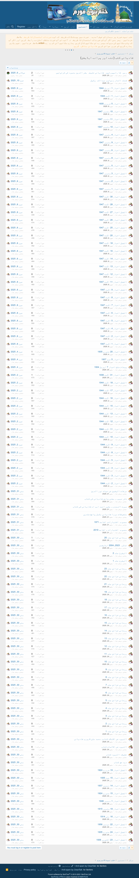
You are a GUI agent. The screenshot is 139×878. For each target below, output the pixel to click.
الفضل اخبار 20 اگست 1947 (113, 235)
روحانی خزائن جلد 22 (115, 576)
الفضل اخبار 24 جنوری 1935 (112, 831)
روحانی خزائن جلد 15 (115, 622)
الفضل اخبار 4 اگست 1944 (113, 467)
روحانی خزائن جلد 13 (115, 638)
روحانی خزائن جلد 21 (115, 583)
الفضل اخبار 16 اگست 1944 (113, 398)
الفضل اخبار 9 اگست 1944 (113, 444)
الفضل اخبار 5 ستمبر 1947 (113, 165)
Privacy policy (30, 869)
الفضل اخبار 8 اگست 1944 (113, 452)
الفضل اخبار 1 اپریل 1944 (113, 88)
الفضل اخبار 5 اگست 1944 (113, 460)
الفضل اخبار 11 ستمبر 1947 (112, 119)
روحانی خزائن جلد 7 (116, 684)
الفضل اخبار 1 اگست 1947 (113, 343)
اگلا (124, 62)
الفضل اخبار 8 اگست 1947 (113, 297)
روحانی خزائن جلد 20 (115, 537)
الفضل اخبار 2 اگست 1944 (113, 483)
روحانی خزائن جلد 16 (115, 615)
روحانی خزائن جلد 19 (115, 591)
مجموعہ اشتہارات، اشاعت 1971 (110, 522)
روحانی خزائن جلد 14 (115, 630)
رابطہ (57, 869)
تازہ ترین (69, 26)
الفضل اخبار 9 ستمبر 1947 (113, 142)
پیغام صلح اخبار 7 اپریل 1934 (110, 367)
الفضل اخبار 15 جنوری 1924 (112, 793)
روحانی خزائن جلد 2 (116, 723)
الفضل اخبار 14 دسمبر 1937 (112, 785)
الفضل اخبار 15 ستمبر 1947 (112, 111)
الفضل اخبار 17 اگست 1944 (113, 390)
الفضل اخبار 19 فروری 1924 (112, 770)
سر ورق (13, 869)
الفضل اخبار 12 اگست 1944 (113, 421)
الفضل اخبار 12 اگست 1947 (113, 274)
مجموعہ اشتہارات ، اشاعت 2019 (110, 529)
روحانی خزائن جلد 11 (115, 653)
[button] (122, 26)
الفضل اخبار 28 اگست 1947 (113, 204)
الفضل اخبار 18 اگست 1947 (113, 243)
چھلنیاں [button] (13, 67)
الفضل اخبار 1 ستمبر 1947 (113, 188)
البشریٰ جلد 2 (120, 553)
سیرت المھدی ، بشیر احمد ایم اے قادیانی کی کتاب (100, 506)
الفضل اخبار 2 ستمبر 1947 (113, 181)
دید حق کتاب (120, 762)
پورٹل (96, 26)
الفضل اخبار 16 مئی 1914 (113, 816)
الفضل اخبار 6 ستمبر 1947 (113, 150)
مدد (20, 869)
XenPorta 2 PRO (57, 877)
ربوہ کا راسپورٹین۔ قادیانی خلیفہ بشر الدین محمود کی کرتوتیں (91, 72)
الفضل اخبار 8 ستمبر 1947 (113, 157)
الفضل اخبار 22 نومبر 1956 (112, 824)
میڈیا (55, 26)
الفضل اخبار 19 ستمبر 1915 (112, 808)
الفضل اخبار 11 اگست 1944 (113, 429)
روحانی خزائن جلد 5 (116, 700)
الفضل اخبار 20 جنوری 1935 (112, 351)
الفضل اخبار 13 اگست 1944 (113, 413)
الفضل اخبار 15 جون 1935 (113, 777)
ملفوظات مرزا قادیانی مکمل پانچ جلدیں (105, 514)
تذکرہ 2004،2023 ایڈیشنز (113, 545)
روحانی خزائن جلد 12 (115, 646)
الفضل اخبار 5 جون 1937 (114, 359)
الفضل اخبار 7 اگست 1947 (113, 305)
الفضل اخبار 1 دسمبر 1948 (113, 800)
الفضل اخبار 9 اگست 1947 (113, 289)
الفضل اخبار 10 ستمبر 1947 (112, 126)
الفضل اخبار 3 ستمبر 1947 (113, 173)
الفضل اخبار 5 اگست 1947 (113, 320)
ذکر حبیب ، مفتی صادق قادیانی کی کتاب (106, 498)
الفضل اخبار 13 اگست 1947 (113, 266)
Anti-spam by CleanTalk (86, 865)
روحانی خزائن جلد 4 (116, 708)
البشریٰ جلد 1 (120, 560)
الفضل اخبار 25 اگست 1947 (113, 227)
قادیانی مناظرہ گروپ (85, 46)
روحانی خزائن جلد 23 (115, 568)
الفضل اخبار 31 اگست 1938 (113, 374)
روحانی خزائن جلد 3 (116, 715)
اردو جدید (53, 865)
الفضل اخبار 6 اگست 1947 (113, 312)
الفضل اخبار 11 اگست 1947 (113, 281)
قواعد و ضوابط (45, 869)
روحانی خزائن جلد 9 (116, 669)
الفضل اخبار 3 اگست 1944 (113, 475)
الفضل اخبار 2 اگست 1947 (113, 336)
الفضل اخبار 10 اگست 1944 (113, 436)
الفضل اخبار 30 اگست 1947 (113, 196)
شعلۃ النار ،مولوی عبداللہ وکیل (108, 80)
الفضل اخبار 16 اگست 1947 (113, 250)
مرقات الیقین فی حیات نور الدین (109, 491)
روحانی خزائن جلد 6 (116, 692)
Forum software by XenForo (69, 874)
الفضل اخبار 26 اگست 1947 (113, 219)
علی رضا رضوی (16, 75)
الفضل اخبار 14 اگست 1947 (113, 258)
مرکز (105, 26)
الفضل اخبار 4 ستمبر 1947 (113, 134)
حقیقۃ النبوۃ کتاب (116, 754)
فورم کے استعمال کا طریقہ (37, 36)
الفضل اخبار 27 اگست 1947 (113, 212)
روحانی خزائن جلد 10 (115, 661)
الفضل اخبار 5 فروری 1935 (113, 103)
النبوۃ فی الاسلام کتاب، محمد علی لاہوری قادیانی (100, 738)
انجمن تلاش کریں (113, 31)
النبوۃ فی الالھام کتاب (114, 746)
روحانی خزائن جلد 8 (116, 676)
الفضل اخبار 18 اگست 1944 (113, 382)
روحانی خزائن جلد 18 (115, 599)
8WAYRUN (83, 877)
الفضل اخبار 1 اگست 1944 (113, 95)
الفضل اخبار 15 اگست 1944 (113, 405)
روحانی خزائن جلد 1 (116, 731)
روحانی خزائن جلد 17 (115, 607)
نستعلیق (66, 865)
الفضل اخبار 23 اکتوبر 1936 (111, 839)
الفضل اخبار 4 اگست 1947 (113, 328)
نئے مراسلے (128, 31)
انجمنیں (82, 26)
